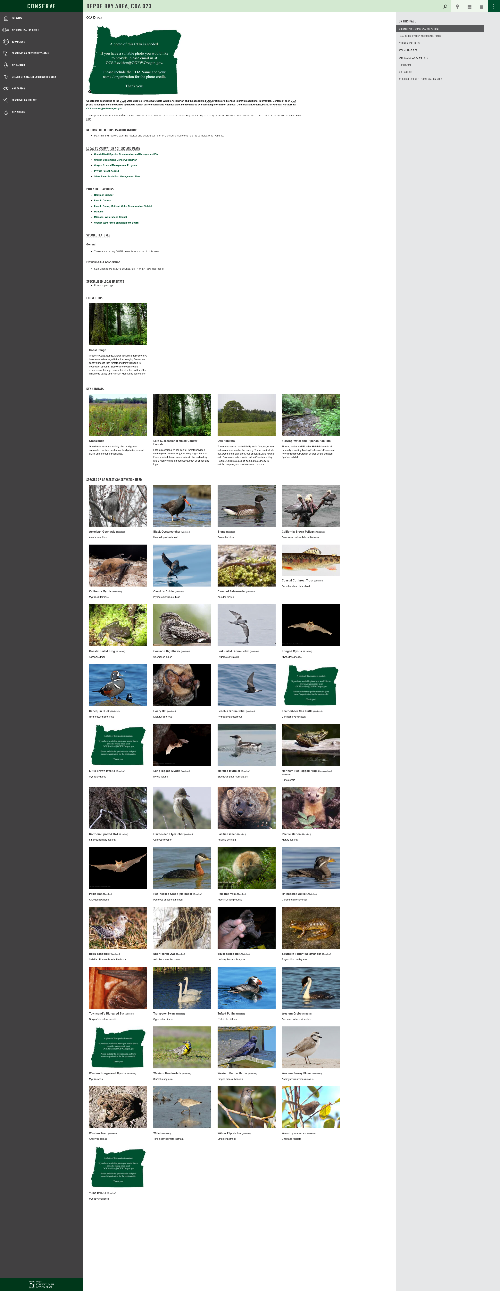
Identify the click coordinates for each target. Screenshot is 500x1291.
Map (457, 6)
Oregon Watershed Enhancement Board (116, 222)
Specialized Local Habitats (413, 57)
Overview (17, 18)
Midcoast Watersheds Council (110, 217)
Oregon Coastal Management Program (115, 165)
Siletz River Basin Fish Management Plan (117, 176)
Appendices (18, 111)
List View (482, 6)
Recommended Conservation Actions (419, 28)
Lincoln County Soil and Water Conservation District (123, 206)
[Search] (445, 6)
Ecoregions (18, 41)
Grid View (469, 6)
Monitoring (18, 88)
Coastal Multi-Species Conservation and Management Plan (126, 154)
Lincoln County (102, 200)
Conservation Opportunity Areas (30, 53)
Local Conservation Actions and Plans (420, 35)
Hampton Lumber (103, 195)
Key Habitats (18, 65)
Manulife (99, 211)
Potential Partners (409, 43)
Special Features (408, 50)
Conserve (41, 6)
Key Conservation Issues (25, 29)
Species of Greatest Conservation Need (34, 76)
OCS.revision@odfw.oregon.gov (104, 108)
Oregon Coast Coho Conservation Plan (115, 159)
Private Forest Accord (106, 171)
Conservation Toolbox (24, 100)
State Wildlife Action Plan (41, 1284)
